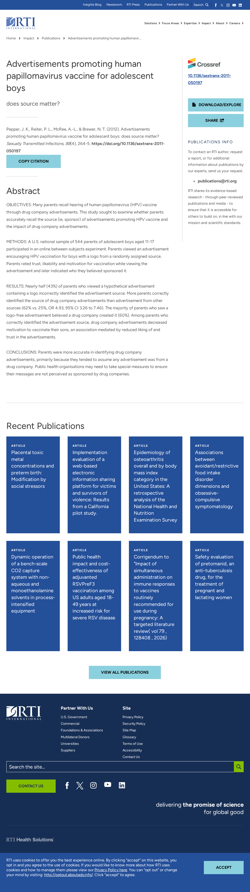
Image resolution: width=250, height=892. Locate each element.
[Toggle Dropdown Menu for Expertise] (199, 23)
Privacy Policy (133, 717)
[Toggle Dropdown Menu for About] (227, 23)
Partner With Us (178, 4)
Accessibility (132, 750)
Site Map (129, 730)
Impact (28, 38)
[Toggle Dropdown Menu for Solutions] (159, 23)
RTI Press (133, 4)
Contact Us (131, 757)
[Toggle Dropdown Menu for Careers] (243, 23)
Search (199, 5)
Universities (70, 744)
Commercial (70, 723)
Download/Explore (219, 104)
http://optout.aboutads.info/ (68, 874)
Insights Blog (92, 4)
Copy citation (34, 161)
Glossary (129, 737)
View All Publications (125, 672)
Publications (153, 4)
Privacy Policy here (110, 870)
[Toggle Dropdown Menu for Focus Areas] (181, 23)
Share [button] (211, 120)
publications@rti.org (217, 180)
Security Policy (134, 723)
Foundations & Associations (82, 730)
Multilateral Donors (75, 737)
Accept (230, 867)
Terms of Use (133, 744)
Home (11, 38)
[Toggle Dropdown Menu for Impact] (213, 23)
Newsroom (114, 4)
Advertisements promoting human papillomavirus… (104, 38)
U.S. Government (74, 717)
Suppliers (68, 750)
